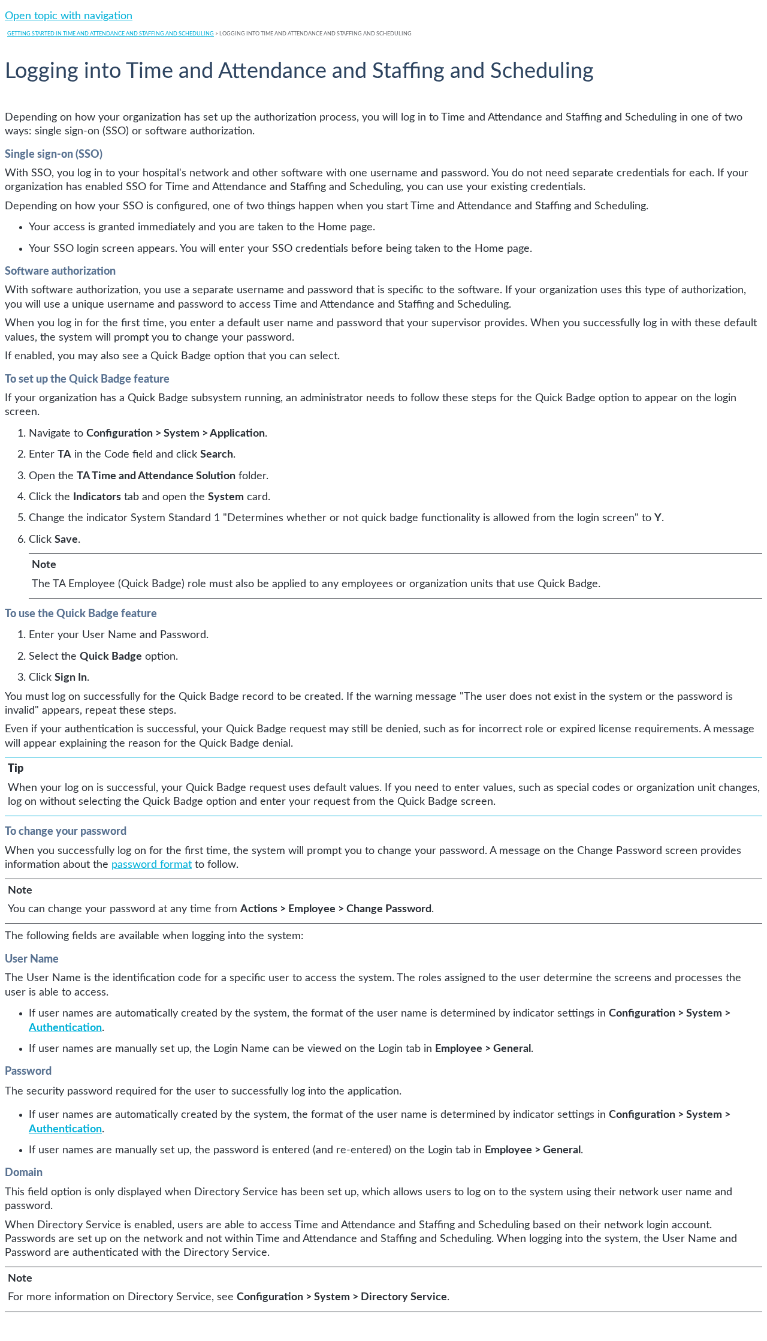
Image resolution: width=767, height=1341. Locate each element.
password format (151, 864)
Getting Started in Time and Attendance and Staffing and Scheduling (110, 34)
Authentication (65, 1028)
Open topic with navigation (68, 16)
